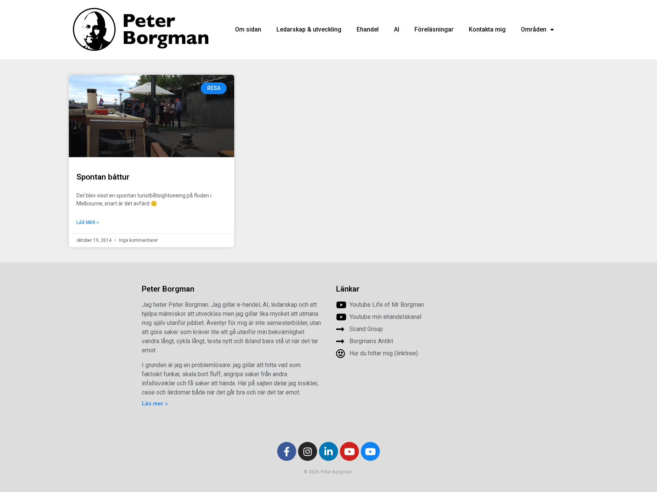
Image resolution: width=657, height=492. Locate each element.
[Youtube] (349, 451)
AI (396, 29)
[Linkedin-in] (328, 451)
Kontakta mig (487, 29)
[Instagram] (307, 451)
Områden (533, 29)
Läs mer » (87, 222)
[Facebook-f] (286, 451)
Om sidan (248, 29)
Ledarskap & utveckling (308, 29)
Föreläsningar (434, 29)
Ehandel (368, 29)
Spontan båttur (103, 176)
